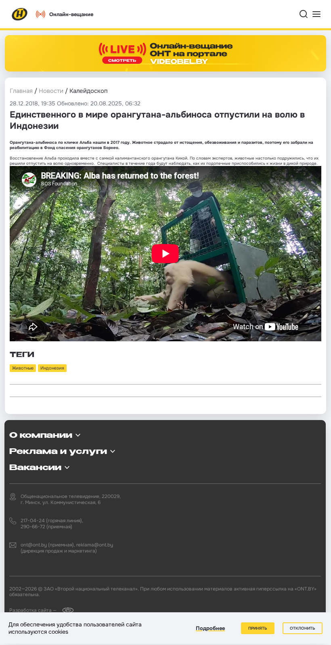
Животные (23, 368)
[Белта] (65, 610)
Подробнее (210, 628)
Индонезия (52, 368)
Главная (21, 91)
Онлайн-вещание (71, 14)
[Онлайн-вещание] (165, 53)
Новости (51, 91)
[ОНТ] (20, 14)
